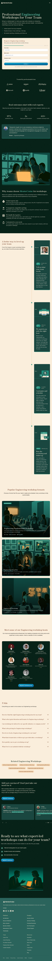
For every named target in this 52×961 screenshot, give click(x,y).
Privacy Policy (13, 957)
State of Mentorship (31, 940)
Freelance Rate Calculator (8, 945)
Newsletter (29, 937)
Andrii (38, 810)
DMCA (26, 957)
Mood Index (29, 942)
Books (28, 945)
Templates (29, 950)
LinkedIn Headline (6, 947)
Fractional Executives (31, 923)
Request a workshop (8, 798)
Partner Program (30, 928)
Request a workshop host (26, 685)
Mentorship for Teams (7, 928)
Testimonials (5, 930)
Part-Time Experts (31, 925)
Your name (6, 47)
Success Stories (30, 918)
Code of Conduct (20, 957)
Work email (6, 53)
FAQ (4, 957)
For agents (30, 957)
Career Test (5, 937)
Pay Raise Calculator (7, 942)
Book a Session (6, 923)
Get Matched (5, 918)
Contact (4, 907)
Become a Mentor (6, 925)
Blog (28, 952)
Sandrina (5, 810)
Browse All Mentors (7, 920)
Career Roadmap (6, 940)
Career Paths (29, 947)
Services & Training (31, 920)
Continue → (26, 63)
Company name (7, 58)
